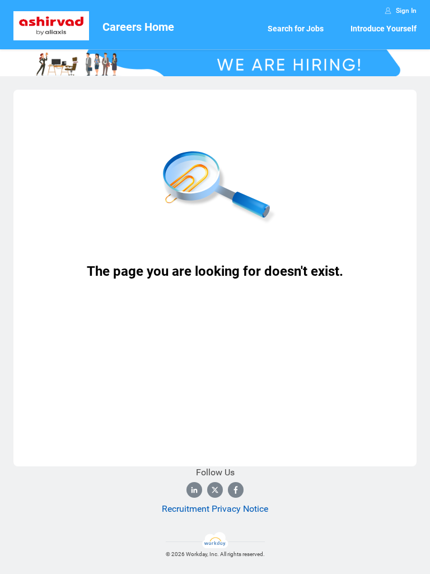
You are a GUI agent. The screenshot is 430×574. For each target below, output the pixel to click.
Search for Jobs (296, 28)
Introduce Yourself (383, 28)
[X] (215, 490)
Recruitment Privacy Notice (215, 508)
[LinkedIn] (194, 490)
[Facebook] (236, 490)
